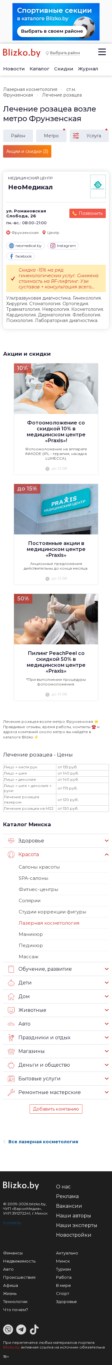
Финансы (13, 1252)
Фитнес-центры (38, 889)
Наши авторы (73, 1216)
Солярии (29, 900)
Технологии (15, 1301)
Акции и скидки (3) (27, 151)
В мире (63, 1285)
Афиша (10, 1285)
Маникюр (31, 934)
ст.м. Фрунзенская (39, 92)
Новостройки (73, 1235)
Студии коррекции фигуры (52, 912)
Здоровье (66, 1301)
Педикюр (31, 945)
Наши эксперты (76, 1225)
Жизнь (9, 1293)
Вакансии (69, 1206)
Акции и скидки (27, 354)
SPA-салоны (33, 878)
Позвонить (91, 213)
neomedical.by (29, 245)
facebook (24, 256)
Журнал (88, 68)
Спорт (62, 1293)
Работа (64, 1277)
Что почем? (15, 1309)
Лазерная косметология (30, 89)
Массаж (29, 957)
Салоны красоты (39, 867)
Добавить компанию (56, 1109)
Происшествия (19, 1277)
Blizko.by (11, 1347)
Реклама (67, 1196)
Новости (14, 68)
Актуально (67, 1252)
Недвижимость (19, 1260)
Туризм (63, 1269)
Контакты (12, 1222)
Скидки (63, 68)
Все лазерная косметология (43, 1142)
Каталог (39, 68)
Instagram (66, 245)
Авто (8, 1269)
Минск (63, 1260)
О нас (63, 1187)
